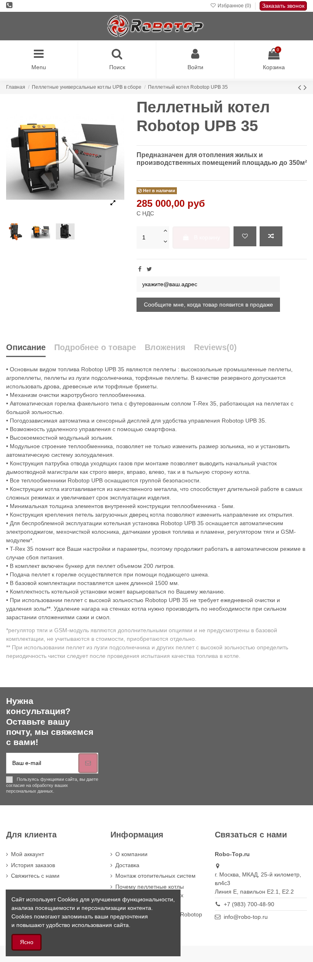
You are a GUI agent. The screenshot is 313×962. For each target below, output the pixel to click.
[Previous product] (301, 87)
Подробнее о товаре (95, 347)
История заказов (33, 865)
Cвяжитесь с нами (35, 875)
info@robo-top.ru (246, 917)
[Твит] (149, 269)
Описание (26, 347)
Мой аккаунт (27, 854)
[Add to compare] (271, 236)
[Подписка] (88, 763)
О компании (131, 854)
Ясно (26, 942)
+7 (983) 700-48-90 (249, 904)
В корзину (207, 237)
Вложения (165, 347)
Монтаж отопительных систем (155, 875)
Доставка (127, 865)
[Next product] (305, 87)
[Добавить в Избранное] (245, 236)
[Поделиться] (139, 269)
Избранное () (234, 6)
